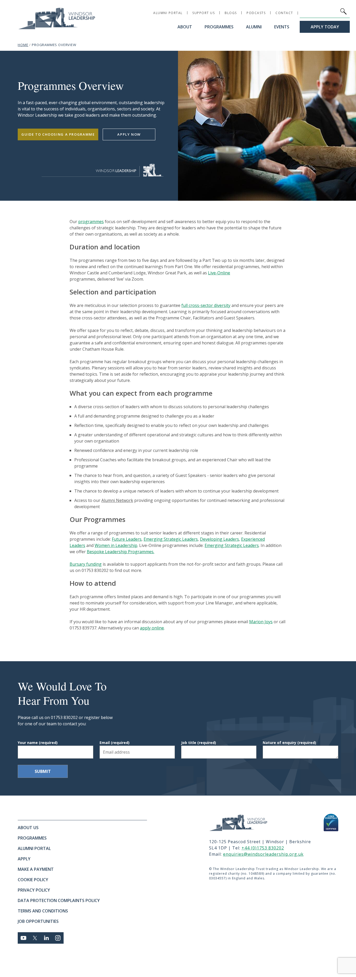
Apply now (129, 134)
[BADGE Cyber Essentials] (331, 822)
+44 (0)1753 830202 (263, 848)
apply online (152, 628)
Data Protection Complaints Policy (59, 900)
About (184, 27)
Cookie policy (33, 880)
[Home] (244, 822)
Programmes (219, 27)
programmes (91, 221)
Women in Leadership (116, 545)
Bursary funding (86, 564)
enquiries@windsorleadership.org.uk (263, 854)
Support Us (203, 13)
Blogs (231, 13)
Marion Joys (261, 622)
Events (281, 27)
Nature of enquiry (289, 742)
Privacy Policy (34, 890)
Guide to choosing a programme (58, 134)
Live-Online (219, 273)
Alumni (254, 27)
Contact (284, 13)
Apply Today (325, 27)
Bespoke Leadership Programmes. (120, 551)
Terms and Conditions (43, 911)
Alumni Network (117, 500)
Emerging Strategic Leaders (171, 539)
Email (115, 742)
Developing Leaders (219, 539)
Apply (24, 859)
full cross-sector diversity (205, 305)
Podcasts (256, 13)
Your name (38, 742)
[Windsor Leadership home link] (57, 18)
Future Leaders (127, 539)
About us (28, 827)
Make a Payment (36, 869)
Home (23, 44)
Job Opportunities (38, 921)
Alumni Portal (168, 13)
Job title (198, 742)
